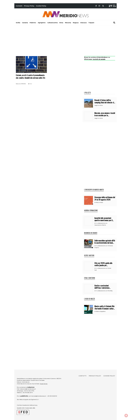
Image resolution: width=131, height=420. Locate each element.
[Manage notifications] (126, 415)
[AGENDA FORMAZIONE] (91, 208)
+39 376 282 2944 (27, 392)
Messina (68, 22)
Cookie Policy (41, 6)
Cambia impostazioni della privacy (27, 405)
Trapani (91, 22)
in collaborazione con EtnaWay (104, 290)
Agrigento (42, 22)
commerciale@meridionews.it (37, 396)
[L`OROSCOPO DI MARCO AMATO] (94, 187)
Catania (25, 22)
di (95, 202)
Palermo (33, 22)
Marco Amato (99, 202)
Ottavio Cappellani (101, 311)
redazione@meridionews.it (28, 389)
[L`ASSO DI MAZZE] (89, 296)
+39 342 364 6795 (29, 391)
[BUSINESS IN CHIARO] (90, 231)
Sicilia (18, 22)
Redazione (18, 83)
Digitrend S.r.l (35, 399)
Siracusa (83, 22)
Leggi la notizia (98, 105)
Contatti (19, 6)
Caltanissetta (52, 22)
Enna (61, 22)
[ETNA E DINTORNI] (89, 276)
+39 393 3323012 (52, 396)
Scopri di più (43, 383)
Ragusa (75, 22)
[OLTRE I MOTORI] (89, 253)
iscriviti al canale (99, 59)
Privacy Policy (29, 6)
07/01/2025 (23, 83)
